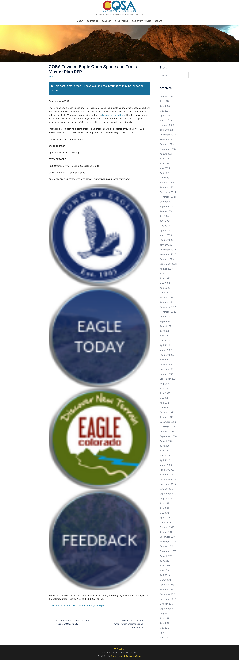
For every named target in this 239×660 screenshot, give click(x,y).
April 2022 (165, 345)
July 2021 (164, 388)
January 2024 (167, 245)
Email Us (120, 649)
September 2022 (168, 321)
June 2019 (165, 508)
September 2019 (168, 493)
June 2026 (165, 106)
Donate (158, 21)
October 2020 (167, 431)
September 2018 (168, 551)
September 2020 (168, 436)
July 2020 (165, 446)
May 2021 (164, 398)
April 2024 (165, 230)
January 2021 (166, 417)
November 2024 (168, 197)
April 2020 (165, 460)
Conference (92, 21)
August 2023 (166, 269)
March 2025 (166, 177)
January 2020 (167, 474)
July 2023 (165, 273)
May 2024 (165, 225)
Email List (106, 21)
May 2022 (165, 340)
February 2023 (167, 297)
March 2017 (165, 637)
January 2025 (166, 187)
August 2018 (166, 556)
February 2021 (167, 412)
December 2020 (168, 422)
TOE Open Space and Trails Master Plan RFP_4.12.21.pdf (77, 605)
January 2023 (167, 302)
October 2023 (167, 259)
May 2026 (165, 111)
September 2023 (168, 264)
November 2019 (168, 484)
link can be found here (113, 115)
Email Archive (121, 21)
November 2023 (168, 254)
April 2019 (165, 517)
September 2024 (168, 206)
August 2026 (166, 96)
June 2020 (165, 450)
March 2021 (165, 407)
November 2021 (168, 369)
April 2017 (165, 632)
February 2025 (167, 182)
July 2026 (165, 101)
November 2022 (168, 312)
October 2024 (167, 201)
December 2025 (168, 134)
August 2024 (166, 211)
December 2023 (168, 249)
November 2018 (168, 541)
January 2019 (166, 532)
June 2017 (165, 623)
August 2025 (166, 154)
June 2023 (165, 278)
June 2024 (165, 221)
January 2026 (167, 130)
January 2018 (166, 589)
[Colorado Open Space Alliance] (119, 7)
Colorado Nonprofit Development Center (126, 656)
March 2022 (166, 350)
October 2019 (166, 489)
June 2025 (165, 163)
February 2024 (167, 240)
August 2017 (166, 613)
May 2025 (165, 168)
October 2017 (166, 604)
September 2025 (168, 149)
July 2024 (165, 216)
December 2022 (168, 307)
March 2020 (166, 465)
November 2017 (168, 599)
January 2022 (166, 359)
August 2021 (166, 383)
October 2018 (166, 546)
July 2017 (164, 618)
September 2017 (168, 608)
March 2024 (166, 235)
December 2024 (168, 192)
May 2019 (165, 513)
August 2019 (166, 498)
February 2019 (167, 527)
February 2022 (167, 355)
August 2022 (166, 326)
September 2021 (168, 379)
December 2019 (168, 479)
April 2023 (165, 288)
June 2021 (165, 393)
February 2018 (167, 584)
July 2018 (164, 561)
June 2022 (165, 335)
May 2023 (165, 283)
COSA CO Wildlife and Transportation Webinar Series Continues (128, 624)
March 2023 (166, 292)
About (80, 21)
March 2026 (166, 120)
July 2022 (164, 331)
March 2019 (166, 522)
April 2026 (165, 115)
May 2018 (164, 570)
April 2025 (165, 173)
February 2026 (167, 125)
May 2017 (164, 628)
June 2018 (165, 565)
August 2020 (166, 441)
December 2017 (168, 594)
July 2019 (164, 503)
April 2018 (165, 575)
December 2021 (168, 364)
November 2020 (168, 427)
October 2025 (167, 144)
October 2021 (166, 374)
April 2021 (165, 403)
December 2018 (168, 537)
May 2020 (165, 455)
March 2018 (165, 580)
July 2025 (164, 158)
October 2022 (167, 316)
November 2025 (168, 139)
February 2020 (167, 470)
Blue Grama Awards (141, 21)
